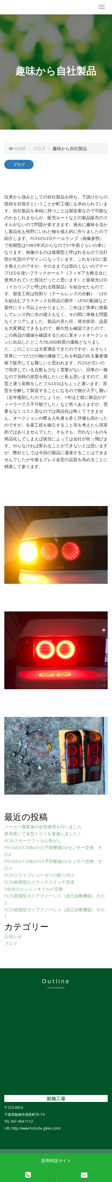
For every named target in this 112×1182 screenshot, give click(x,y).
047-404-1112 (22, 1121)
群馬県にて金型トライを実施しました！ (43, 833)
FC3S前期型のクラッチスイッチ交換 (39, 882)
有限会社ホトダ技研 (36, 7)
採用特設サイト (56, 1160)
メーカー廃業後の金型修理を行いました (43, 826)
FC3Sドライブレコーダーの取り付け (39, 875)
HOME (19, 148)
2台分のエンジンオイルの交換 (33, 889)
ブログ (39, 148)
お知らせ (13, 936)
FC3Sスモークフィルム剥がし (32, 840)
